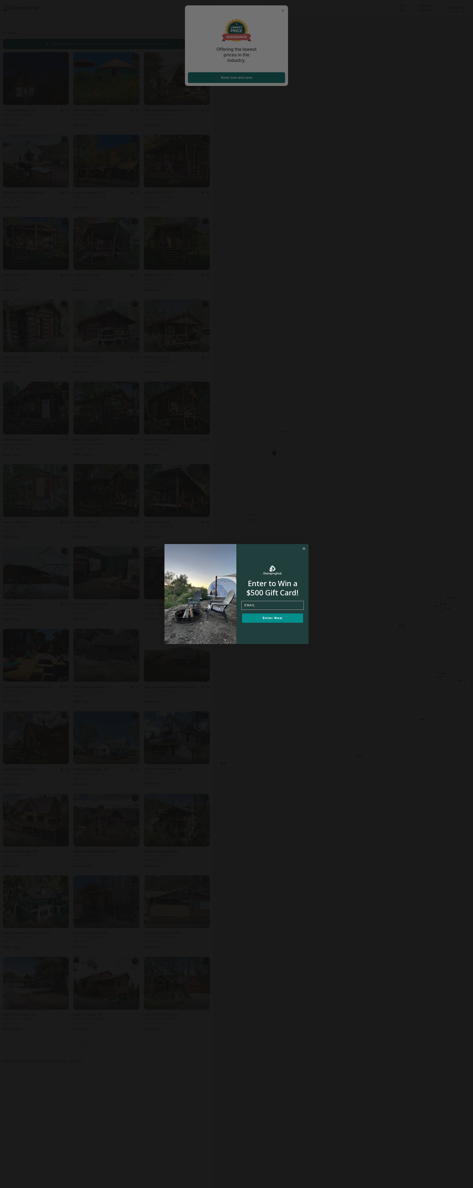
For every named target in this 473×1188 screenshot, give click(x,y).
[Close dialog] (304, 548)
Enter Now (273, 618)
